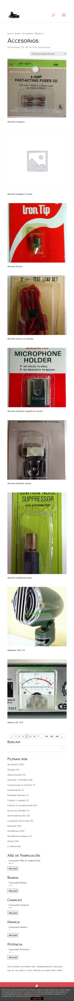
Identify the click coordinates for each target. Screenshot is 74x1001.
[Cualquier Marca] (37, 927)
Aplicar (13, 868)
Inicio (10, 33)
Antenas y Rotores (17, 779)
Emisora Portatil (16, 795)
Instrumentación (16, 815)
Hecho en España (16, 810)
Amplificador (14, 774)
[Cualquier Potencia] (37, 949)
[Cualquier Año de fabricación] (37, 860)
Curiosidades (14, 790)
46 (57, 736)
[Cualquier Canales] (37, 905)
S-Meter (12, 846)
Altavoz (11, 769)
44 (46, 736)
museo (17, 33)
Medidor (11, 825)
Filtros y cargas (16, 800)
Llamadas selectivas (18, 820)
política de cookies (31, 996)
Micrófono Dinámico (18, 836)
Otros (10, 841)
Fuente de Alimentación (20, 805)
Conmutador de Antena (19, 784)
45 (51, 736)
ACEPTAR (37, 999)
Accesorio (12, 764)
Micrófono (13, 830)
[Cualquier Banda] (37, 882)
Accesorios (27, 33)
